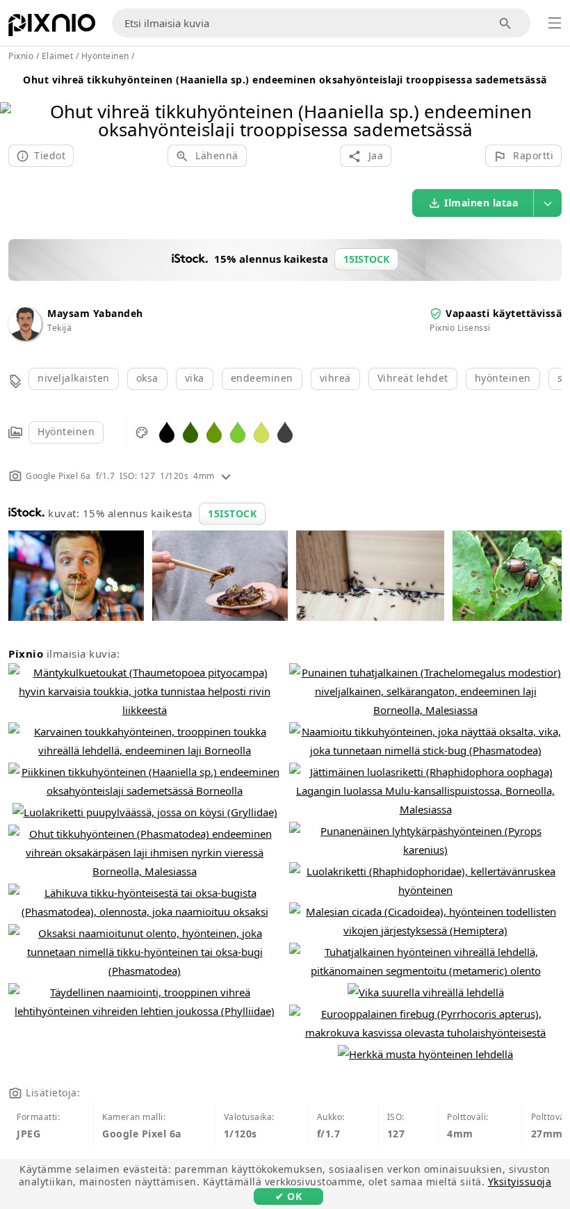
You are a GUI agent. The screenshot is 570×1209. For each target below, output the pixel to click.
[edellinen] (15, 102)
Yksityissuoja (520, 1181)
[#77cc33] (238, 431)
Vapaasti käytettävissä (504, 313)
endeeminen (262, 377)
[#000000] (167, 431)
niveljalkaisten (74, 377)
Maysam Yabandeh (95, 313)
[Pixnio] (51, 28)
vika (194, 377)
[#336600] (190, 431)
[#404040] (285, 431)
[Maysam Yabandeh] (25, 336)
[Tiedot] (226, 476)
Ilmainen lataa (481, 202)
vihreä (335, 377)
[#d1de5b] (261, 431)
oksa (147, 377)
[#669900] (214, 431)
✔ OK (288, 1196)
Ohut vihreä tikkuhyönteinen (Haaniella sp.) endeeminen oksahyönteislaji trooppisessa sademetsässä (285, 79)
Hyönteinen (66, 431)
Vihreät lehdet (412, 377)
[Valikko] (554, 23)
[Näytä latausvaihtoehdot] (548, 203)
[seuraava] (554, 102)
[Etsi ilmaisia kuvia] (506, 23)
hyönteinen (503, 377)
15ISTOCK (232, 513)
